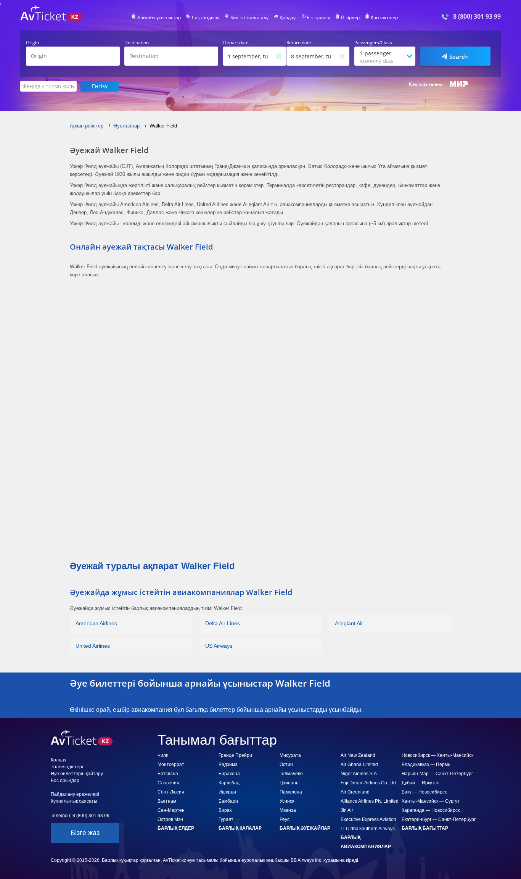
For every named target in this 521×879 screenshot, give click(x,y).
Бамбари (228, 801)
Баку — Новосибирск (424, 792)
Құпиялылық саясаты (74, 801)
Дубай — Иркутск (420, 782)
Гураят (226, 819)
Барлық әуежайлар (305, 828)
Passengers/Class (373, 42)
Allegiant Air (349, 623)
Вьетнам (167, 801)
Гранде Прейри (235, 755)
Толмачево (291, 773)
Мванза (288, 810)
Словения (168, 782)
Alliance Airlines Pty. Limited (370, 801)
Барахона (229, 773)
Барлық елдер (176, 828)
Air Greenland (355, 792)
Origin (32, 42)
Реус (284, 819)
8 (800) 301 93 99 (477, 17)
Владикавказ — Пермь (426, 764)
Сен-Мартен (171, 810)
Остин (286, 764)
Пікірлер (350, 18)
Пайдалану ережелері (75, 794)
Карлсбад (229, 782)
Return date (298, 42)
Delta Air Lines (222, 623)
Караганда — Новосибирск (431, 810)
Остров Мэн (170, 819)
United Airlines (93, 646)
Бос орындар (65, 780)
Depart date (236, 42)
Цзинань (289, 782)
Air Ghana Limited (359, 764)
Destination (136, 42)
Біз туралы (318, 18)
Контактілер (384, 18)
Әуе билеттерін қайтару (77, 773)
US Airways (218, 646)
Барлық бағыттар (425, 828)
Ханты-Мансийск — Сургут (431, 801)
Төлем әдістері (67, 766)
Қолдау (288, 18)
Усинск (287, 801)
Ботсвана (168, 773)
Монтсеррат (171, 764)
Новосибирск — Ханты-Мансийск (437, 755)
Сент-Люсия (171, 792)
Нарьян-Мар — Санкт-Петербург (437, 773)
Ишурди (227, 792)
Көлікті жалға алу (249, 18)
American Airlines (96, 623)
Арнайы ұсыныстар (159, 18)
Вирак (225, 810)
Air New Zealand (358, 755)
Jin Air (347, 810)
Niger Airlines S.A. (359, 773)
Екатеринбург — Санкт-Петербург (439, 819)
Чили (163, 755)
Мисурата (290, 755)
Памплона (291, 792)
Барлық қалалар (240, 828)
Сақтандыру (205, 18)
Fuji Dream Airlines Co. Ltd (368, 782)
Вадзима (228, 764)
